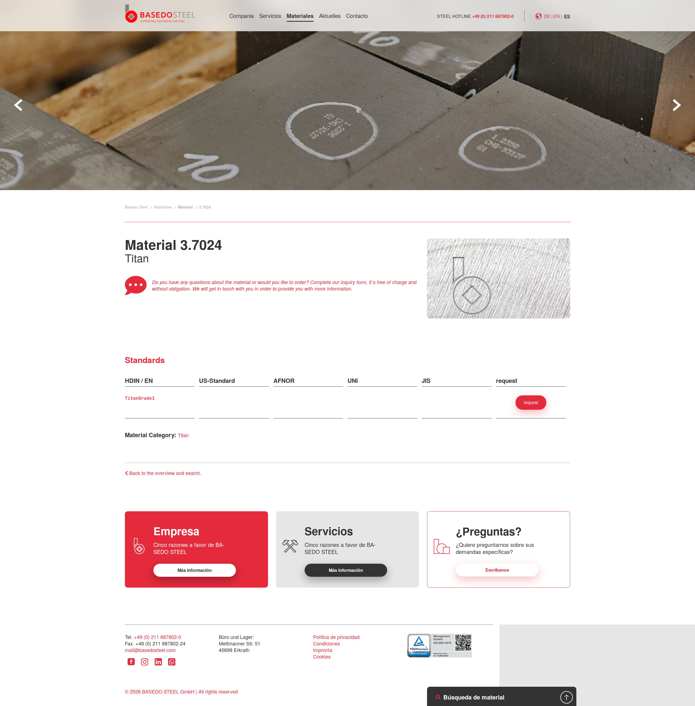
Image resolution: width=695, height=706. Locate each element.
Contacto (357, 16)
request (531, 402)
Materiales (300, 16)
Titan (183, 435)
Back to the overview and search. (164, 472)
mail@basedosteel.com (150, 649)
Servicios (270, 16)
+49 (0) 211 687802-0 (493, 16)
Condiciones (326, 643)
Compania (241, 16)
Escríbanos (497, 570)
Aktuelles (330, 16)
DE (547, 16)
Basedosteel (160, 13)
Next (677, 105)
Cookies (322, 656)
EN (557, 16)
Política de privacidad (336, 636)
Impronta (322, 649)
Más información (195, 570)
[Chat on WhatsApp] (172, 665)
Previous (18, 105)
